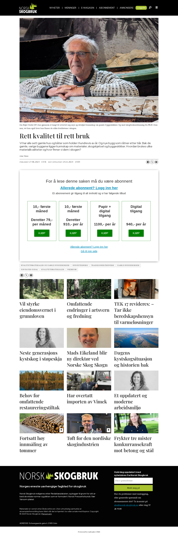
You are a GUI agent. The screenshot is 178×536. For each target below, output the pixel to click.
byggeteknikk (80, 265)
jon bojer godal (29, 269)
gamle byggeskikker (128, 265)
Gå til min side (89, 251)
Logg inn (141, 7)
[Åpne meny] (156, 8)
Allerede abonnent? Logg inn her (89, 188)
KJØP (41, 233)
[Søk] (150, 7)
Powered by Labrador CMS (89, 532)
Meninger (70, 7)
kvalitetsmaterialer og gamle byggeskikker (45, 265)
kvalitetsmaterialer (52, 269)
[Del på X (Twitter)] (152, 162)
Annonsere (126, 7)
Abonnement (107, 7)
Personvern (47, 514)
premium (71, 269)
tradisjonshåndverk (102, 265)
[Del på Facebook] (148, 162)
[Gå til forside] (32, 7)
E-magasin (87, 7)
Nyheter (55, 7)
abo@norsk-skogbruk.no (126, 505)
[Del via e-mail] (156, 162)
